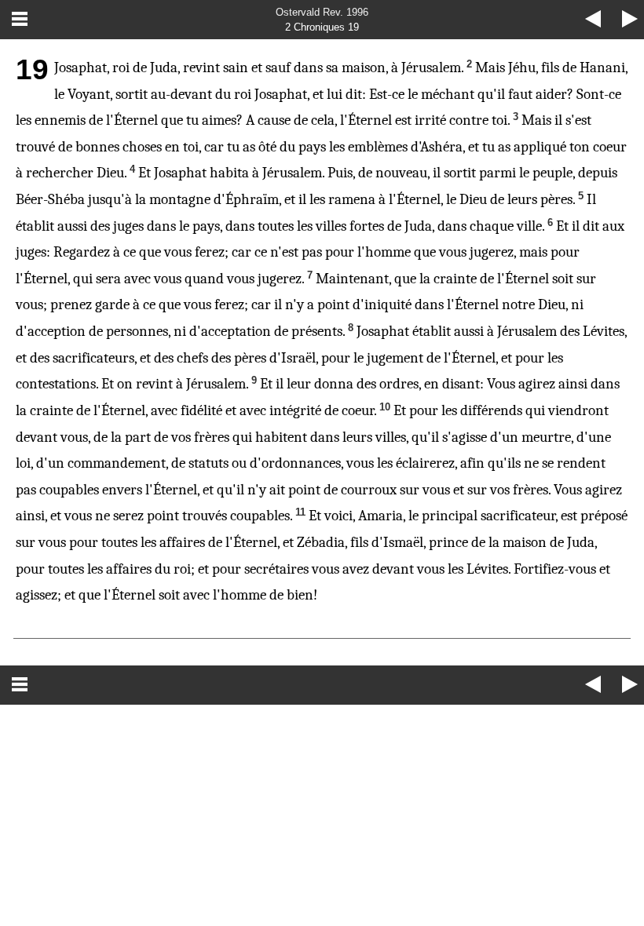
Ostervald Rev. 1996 (322, 12)
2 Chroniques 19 (322, 27)
